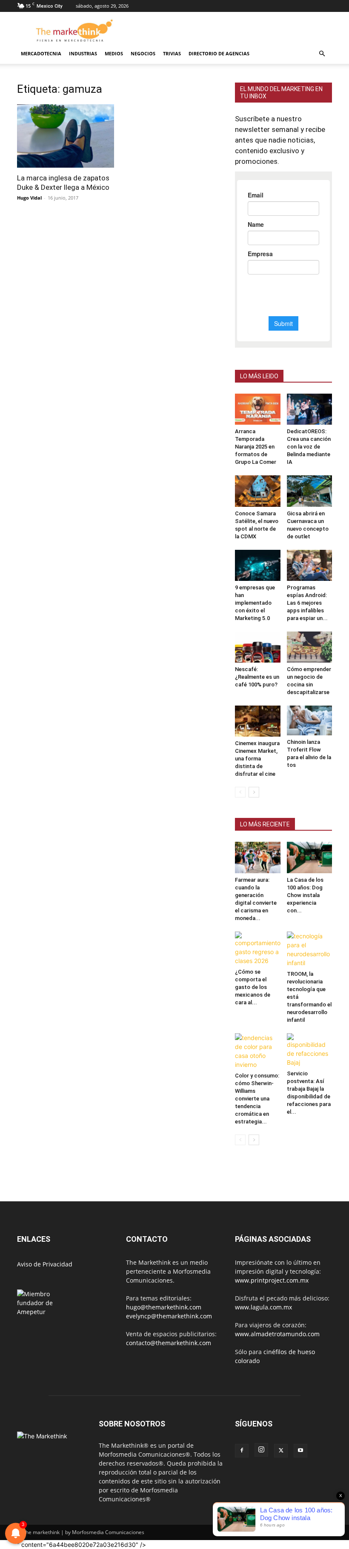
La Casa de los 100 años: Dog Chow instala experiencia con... (305, 895)
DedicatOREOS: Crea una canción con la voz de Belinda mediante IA (309, 446)
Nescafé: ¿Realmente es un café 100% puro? (257, 677)
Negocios (143, 53)
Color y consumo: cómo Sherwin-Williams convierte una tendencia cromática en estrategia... (257, 1098)
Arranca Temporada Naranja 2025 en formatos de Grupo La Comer (255, 446)
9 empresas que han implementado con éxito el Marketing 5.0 (255, 602)
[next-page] (254, 792)
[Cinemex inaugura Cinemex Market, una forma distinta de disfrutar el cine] (257, 721)
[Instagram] (261, 1450)
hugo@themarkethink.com (163, 1307)
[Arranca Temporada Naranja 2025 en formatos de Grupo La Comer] (257, 409)
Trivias (172, 53)
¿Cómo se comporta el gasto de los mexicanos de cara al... (252, 987)
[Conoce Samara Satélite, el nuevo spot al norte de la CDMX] (257, 490)
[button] (322, 54)
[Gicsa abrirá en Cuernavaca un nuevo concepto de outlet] (309, 490)
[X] (281, 1451)
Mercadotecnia (41, 53)
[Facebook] (242, 1451)
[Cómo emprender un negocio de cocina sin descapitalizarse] (309, 647)
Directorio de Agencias (219, 53)
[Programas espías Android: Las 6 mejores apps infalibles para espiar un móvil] (309, 565)
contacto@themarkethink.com (168, 1343)
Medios (114, 53)
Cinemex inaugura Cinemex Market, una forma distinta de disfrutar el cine (257, 758)
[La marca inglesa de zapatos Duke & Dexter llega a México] (65, 136)
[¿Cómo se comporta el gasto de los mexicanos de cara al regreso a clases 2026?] (257, 948)
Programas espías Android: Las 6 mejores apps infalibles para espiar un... (307, 602)
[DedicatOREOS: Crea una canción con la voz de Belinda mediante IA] (309, 409)
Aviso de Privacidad (44, 1264)
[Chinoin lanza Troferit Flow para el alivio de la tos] (309, 720)
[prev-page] (240, 792)
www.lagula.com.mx (263, 1307)
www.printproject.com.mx (272, 1280)
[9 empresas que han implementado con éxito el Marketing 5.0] (257, 565)
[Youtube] (300, 1451)
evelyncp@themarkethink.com (169, 1316)
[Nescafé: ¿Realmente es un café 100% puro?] (257, 647)
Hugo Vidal (29, 197)
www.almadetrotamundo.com (277, 1334)
